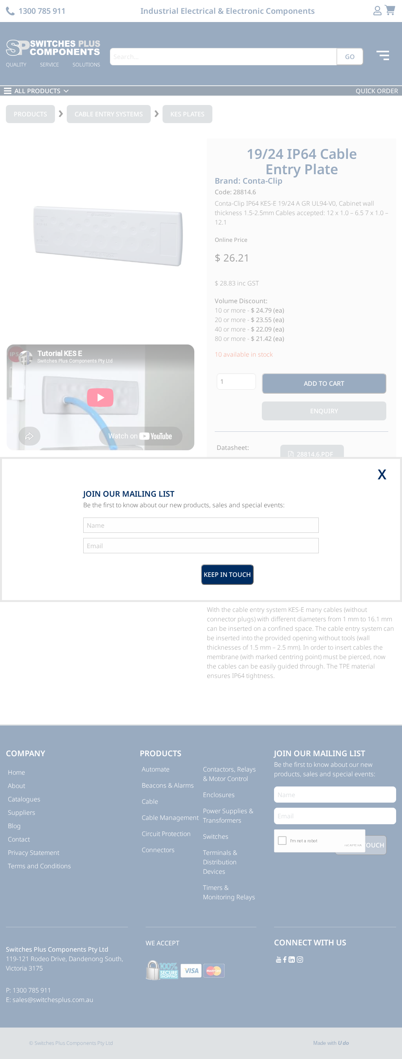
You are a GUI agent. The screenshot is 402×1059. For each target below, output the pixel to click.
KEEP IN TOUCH (227, 574)
